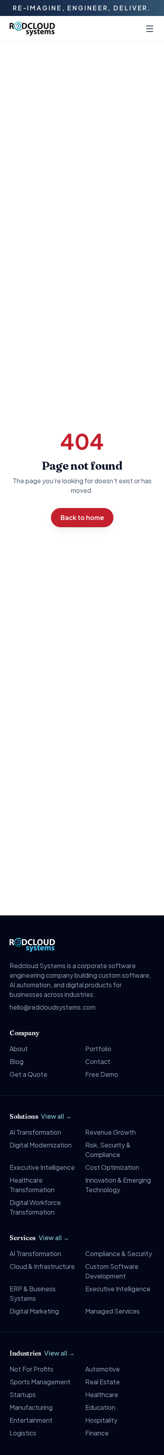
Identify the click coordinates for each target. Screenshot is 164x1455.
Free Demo (101, 1074)
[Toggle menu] (149, 29)
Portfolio (98, 1048)
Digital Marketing (34, 1311)
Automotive (102, 1369)
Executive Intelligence (42, 1167)
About (19, 1048)
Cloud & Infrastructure (42, 1266)
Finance (97, 1433)
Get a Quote (28, 1074)
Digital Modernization (41, 1145)
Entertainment (31, 1420)
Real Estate (102, 1382)
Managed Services (112, 1311)
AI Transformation (35, 1132)
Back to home (82, 517)
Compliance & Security (118, 1253)
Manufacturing (31, 1407)
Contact (97, 1061)
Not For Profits (31, 1369)
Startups (23, 1394)
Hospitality (101, 1420)
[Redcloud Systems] (32, 29)
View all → (56, 1116)
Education (100, 1407)
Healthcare (101, 1394)
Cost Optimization (112, 1167)
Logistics (23, 1433)
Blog (16, 1061)
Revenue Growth (110, 1132)
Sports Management (40, 1382)
